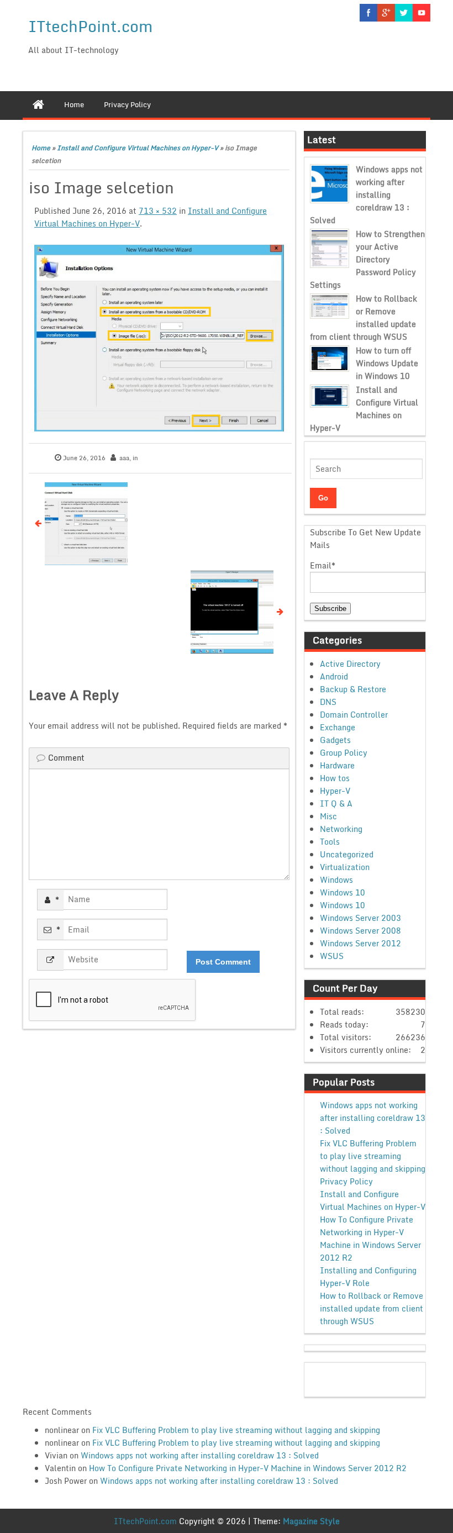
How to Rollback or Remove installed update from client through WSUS (363, 317)
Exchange (337, 727)
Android (334, 676)
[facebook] (368, 13)
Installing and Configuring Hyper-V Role (368, 1276)
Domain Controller (354, 714)
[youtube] (421, 13)
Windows (336, 879)
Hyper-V (335, 790)
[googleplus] (386, 13)
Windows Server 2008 (360, 930)
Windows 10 (342, 892)
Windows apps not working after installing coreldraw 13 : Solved (366, 194)
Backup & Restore (353, 689)
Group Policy (343, 752)
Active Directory (350, 663)
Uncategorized (346, 854)
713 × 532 (158, 210)
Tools (330, 841)
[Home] (38, 104)
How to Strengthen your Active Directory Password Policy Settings (367, 259)
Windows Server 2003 (360, 918)
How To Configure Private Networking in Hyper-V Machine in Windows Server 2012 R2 (370, 1238)
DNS (328, 702)
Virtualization (345, 867)
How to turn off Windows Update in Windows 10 (387, 363)
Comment (66, 757)
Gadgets (335, 740)
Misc (328, 816)
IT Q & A (336, 803)
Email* (322, 565)
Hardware (337, 765)
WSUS (332, 956)
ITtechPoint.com (90, 26)
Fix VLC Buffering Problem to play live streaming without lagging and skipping (372, 1156)
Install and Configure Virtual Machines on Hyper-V (137, 148)
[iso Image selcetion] (159, 338)
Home (40, 148)
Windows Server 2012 (360, 943)
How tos (335, 778)
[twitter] (404, 13)
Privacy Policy (346, 1181)
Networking (341, 829)
